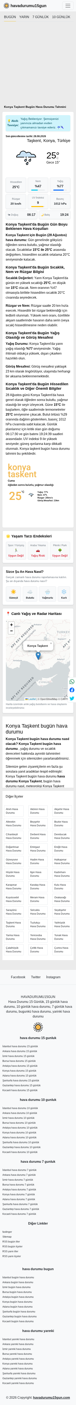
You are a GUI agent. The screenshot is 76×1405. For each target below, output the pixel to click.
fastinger (7, 1231)
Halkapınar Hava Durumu (62, 861)
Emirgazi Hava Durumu (38, 849)
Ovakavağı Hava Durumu (62, 899)
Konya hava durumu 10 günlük (19, 1132)
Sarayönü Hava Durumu (13, 912)
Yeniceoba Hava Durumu (38, 937)
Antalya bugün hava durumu (18, 1297)
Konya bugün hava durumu (17, 1301)
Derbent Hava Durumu (38, 836)
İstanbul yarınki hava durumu (18, 1339)
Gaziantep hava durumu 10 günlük (21, 1147)
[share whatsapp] (72, 681)
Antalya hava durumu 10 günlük (19, 1127)
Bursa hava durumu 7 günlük (18, 1184)
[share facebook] (72, 690)
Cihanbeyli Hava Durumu (13, 836)
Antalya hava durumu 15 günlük (19, 1065)
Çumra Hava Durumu (61, 949)
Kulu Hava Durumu (60, 886)
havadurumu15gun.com (51, 1397)
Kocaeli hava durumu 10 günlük (19, 1152)
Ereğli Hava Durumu (60, 849)
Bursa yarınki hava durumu (17, 1354)
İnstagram (53, 977)
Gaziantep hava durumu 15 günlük (21, 1085)
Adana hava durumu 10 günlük (19, 1137)
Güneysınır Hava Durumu (13, 861)
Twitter (36, 977)
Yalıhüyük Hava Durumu (62, 924)
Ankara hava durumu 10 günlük (19, 1113)
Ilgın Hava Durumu (35, 874)
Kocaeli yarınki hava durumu (18, 1383)
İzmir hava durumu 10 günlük (18, 1118)
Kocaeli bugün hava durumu (18, 1321)
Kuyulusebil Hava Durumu (13, 899)
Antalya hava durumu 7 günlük (19, 1189)
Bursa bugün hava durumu (17, 1292)
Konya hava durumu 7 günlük (18, 1194)
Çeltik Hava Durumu (36, 949)
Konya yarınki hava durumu (17, 1363)
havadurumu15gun (28, 5)
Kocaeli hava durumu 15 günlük (19, 1090)
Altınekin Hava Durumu (13, 823)
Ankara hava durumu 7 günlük (19, 1175)
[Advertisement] (38, 65)
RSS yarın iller (10, 1251)
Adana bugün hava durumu (17, 1306)
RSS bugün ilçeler (12, 1246)
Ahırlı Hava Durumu (12, 811)
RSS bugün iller (11, 1241)
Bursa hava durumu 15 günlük (19, 1061)
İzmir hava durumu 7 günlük (17, 1179)
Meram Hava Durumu (37, 899)
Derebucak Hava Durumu (62, 836)
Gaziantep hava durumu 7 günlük (20, 1209)
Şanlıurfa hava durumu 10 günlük (20, 1142)
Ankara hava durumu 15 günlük (19, 1051)
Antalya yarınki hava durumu (18, 1358)
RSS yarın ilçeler (11, 1256)
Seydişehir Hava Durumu (62, 912)
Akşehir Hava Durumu (61, 811)
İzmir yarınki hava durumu (16, 1349)
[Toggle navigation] (68, 6)
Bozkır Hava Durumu (61, 823)
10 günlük (61, 17)
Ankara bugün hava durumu (17, 1282)
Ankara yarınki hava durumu (17, 1344)
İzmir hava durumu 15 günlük (18, 1056)
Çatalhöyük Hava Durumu (13, 949)
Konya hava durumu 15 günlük (19, 1070)
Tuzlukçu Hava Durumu (38, 924)
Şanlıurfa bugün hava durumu (18, 1311)
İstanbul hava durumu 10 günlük (20, 1108)
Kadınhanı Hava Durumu (62, 874)
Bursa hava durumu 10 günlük (19, 1122)
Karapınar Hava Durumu (13, 886)
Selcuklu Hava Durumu (38, 912)
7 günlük (40, 17)
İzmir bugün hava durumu (16, 1287)
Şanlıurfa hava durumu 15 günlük (20, 1080)
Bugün (10, 17)
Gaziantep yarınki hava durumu (19, 1378)
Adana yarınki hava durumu (17, 1368)
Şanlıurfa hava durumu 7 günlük (20, 1204)
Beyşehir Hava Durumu (38, 823)
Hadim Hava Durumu (37, 861)
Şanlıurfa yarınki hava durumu (18, 1373)
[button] (38, 656)
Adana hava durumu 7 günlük (18, 1199)
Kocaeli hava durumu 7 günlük (19, 1214)
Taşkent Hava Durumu (13, 924)
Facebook (18, 977)
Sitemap (7, 1236)
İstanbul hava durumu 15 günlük (20, 1046)
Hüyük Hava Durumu (12, 874)
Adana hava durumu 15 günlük (19, 1075)
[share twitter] (72, 698)
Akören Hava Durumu (37, 811)
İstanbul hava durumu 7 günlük (19, 1170)
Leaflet (32, 699)
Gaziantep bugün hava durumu (19, 1316)
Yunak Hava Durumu (61, 937)
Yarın (24, 17)
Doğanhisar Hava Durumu (13, 849)
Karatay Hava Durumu (37, 886)
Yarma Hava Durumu (12, 937)
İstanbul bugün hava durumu (18, 1277)
